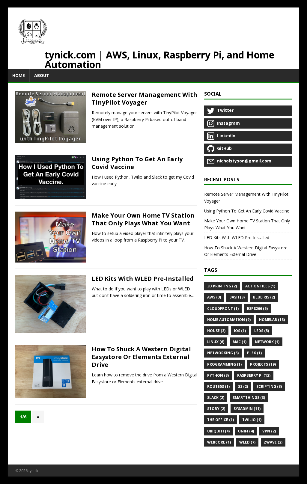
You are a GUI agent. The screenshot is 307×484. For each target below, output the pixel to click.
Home (18, 75)
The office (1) (220, 419)
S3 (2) (243, 386)
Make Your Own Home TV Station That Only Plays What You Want (143, 219)
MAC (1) (239, 341)
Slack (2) (215, 397)
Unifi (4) (246, 431)
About (41, 75)
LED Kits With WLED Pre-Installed (143, 279)
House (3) (216, 330)
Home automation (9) (229, 319)
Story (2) (216, 408)
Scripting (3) (269, 386)
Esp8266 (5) (257, 308)
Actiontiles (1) (260, 286)
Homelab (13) (272, 319)
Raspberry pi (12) (253, 375)
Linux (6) (215, 341)
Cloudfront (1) (223, 308)
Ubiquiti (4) (218, 431)
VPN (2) (269, 431)
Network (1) (267, 341)
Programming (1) (224, 364)
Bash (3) (237, 297)
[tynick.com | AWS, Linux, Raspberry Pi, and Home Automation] (33, 32)
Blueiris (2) (264, 297)
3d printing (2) (222, 286)
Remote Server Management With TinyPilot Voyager (144, 98)
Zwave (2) (273, 442)
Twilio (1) (251, 419)
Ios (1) (240, 330)
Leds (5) (261, 330)
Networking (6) (223, 352)
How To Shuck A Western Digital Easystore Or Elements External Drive (141, 357)
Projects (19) (263, 364)
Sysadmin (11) (247, 408)
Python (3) (218, 375)
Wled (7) (247, 442)
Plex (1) (254, 352)
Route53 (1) (218, 386)
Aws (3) (214, 297)
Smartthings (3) (249, 397)
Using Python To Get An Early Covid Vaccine (137, 163)
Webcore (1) (219, 442)
